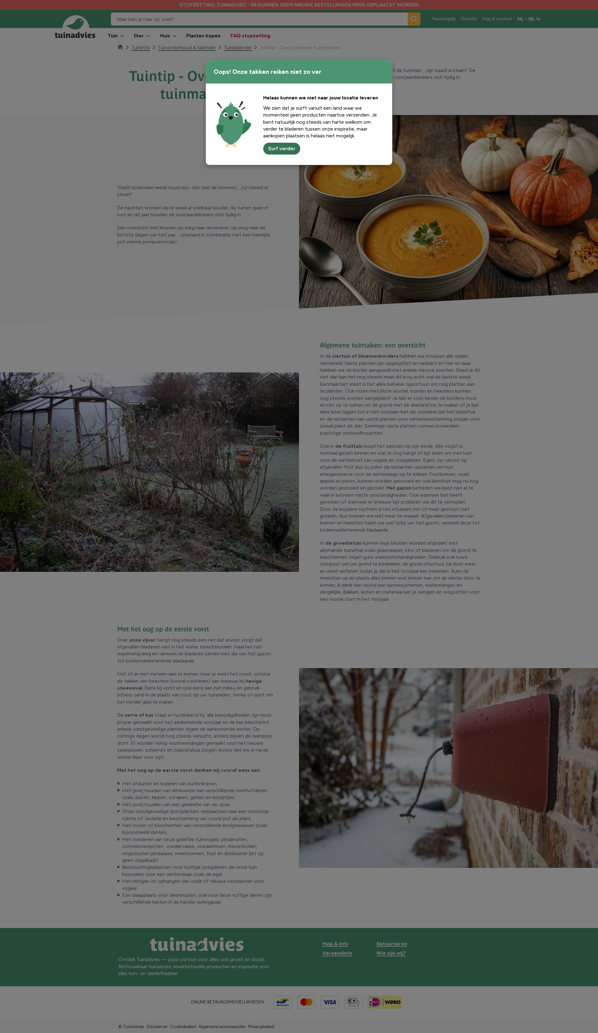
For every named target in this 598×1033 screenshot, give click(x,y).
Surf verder (281, 148)
